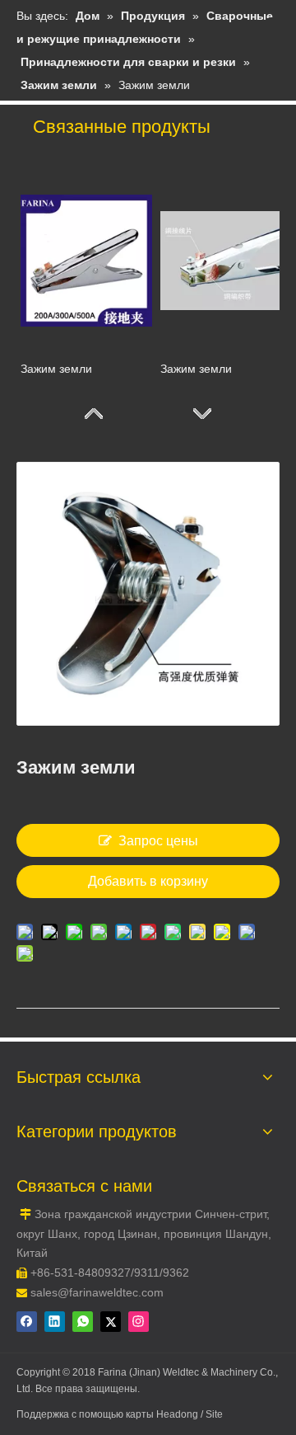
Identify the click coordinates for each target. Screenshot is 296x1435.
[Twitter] (110, 1321)
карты (141, 1414)
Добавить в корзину (148, 881)
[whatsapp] (82, 1321)
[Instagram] (138, 1321)
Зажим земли (56, 368)
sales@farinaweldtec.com (97, 1292)
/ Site (212, 1414)
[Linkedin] (54, 1321)
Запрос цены (158, 841)
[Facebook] (26, 1321)
